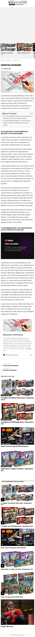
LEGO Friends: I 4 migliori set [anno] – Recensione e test (17, 470)
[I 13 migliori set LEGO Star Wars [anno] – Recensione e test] (8, 47)
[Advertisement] (17, 24)
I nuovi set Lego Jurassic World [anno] (12, 597)
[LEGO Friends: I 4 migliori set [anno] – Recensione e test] (17, 458)
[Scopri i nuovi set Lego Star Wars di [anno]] (17, 436)
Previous (1, 51)
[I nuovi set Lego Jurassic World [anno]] (17, 583)
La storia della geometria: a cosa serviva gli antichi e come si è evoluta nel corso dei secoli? (16, 123)
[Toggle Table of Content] (30, 113)
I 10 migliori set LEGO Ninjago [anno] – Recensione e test (24, 53)
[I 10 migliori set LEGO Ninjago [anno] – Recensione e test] (24, 47)
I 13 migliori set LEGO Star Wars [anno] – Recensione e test (7, 53)
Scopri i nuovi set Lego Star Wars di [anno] (14, 446)
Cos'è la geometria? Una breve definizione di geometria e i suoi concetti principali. (17, 117)
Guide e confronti (6, 395)
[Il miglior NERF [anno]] (17, 612)
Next (34, 51)
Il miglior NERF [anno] (7, 626)
